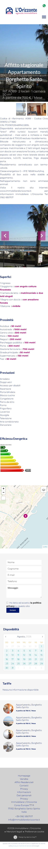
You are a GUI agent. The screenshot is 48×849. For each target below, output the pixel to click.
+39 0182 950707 (24, 816)
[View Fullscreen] (3, 498)
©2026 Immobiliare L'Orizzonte (24, 828)
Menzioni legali (14, 831)
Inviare (13, 610)
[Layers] (43, 489)
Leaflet (45, 547)
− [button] (3, 492)
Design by (27, 837)
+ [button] (3, 488)
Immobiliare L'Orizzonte (24, 802)
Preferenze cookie (34, 831)
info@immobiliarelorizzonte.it (24, 819)
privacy (14, 846)
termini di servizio (25, 846)
